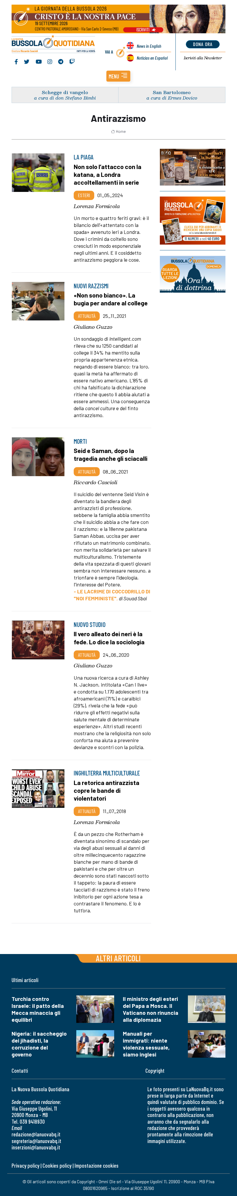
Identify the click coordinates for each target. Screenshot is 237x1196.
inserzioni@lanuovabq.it (36, 1147)
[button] (118, 76)
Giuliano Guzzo (93, 327)
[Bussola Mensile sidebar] (192, 221)
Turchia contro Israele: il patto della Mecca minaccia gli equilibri (38, 1009)
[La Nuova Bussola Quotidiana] (54, 44)
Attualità (86, 316)
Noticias (152, 57)
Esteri (84, 195)
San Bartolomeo (172, 92)
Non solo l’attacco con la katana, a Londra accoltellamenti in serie (107, 174)
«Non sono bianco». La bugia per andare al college (111, 299)
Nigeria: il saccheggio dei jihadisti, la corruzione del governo (39, 1044)
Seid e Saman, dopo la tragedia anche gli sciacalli (110, 454)
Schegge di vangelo (65, 92)
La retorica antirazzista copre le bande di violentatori (106, 790)
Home (121, 131)
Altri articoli (118, 958)
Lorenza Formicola (97, 206)
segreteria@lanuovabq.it (36, 1141)
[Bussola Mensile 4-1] (192, 167)
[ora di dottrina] (192, 274)
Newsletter (203, 58)
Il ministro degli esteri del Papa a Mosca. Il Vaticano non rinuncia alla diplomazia (150, 1009)
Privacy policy (25, 1165)
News (149, 46)
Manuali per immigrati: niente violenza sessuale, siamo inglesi (146, 1044)
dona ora (202, 44)
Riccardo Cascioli (95, 482)
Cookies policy (56, 1165)
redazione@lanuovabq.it (36, 1134)
